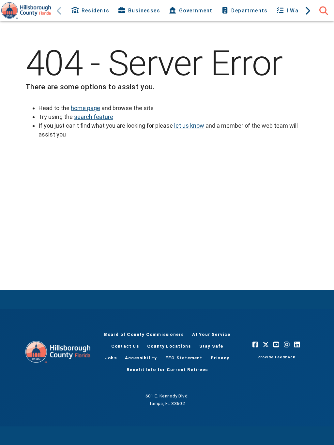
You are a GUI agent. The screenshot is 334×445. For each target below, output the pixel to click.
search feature (93, 116)
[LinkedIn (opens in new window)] (297, 344)
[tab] (91, 10)
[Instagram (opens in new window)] (286, 344)
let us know (189, 125)
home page (85, 108)
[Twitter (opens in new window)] (266, 344)
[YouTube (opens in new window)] (276, 344)
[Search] (323, 10)
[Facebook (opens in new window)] (255, 344)
